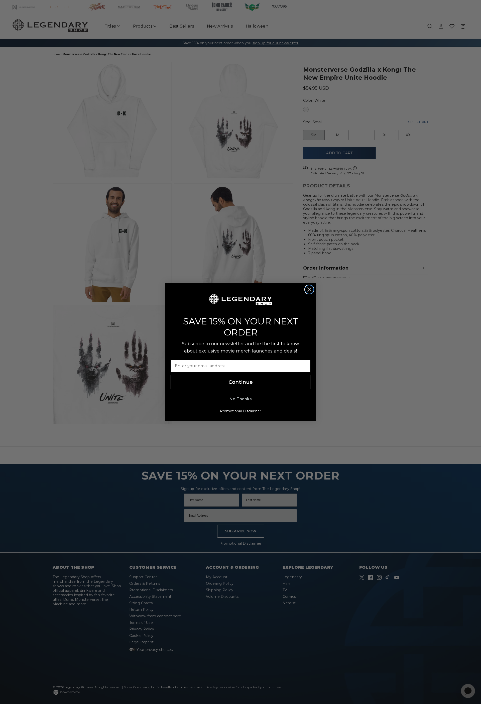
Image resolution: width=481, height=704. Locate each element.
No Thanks (240, 399)
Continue (240, 382)
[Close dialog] (309, 289)
